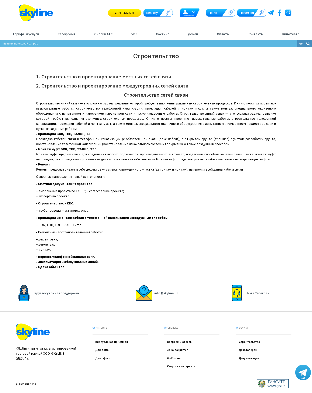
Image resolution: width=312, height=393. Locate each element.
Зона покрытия (177, 350)
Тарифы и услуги (26, 34)
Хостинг (162, 34)
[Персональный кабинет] (189, 13)
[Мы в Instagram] (289, 11)
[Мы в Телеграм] (271, 11)
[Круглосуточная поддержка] (47, 300)
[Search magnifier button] (308, 43)
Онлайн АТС (103, 34)
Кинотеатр (290, 34)
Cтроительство (249, 342)
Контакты (255, 34)
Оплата (223, 34)
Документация (249, 358)
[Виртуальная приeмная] (251, 13)
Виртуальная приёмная (111, 342)
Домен (193, 34)
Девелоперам (248, 350)
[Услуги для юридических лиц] (158, 13)
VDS (134, 34)
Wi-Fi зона (174, 358)
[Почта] (220, 13)
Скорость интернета (181, 366)
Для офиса (102, 358)
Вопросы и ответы (179, 342)
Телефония (66, 34)
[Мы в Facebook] (280, 11)
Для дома (102, 350)
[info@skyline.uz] (157, 300)
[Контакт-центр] (125, 13)
